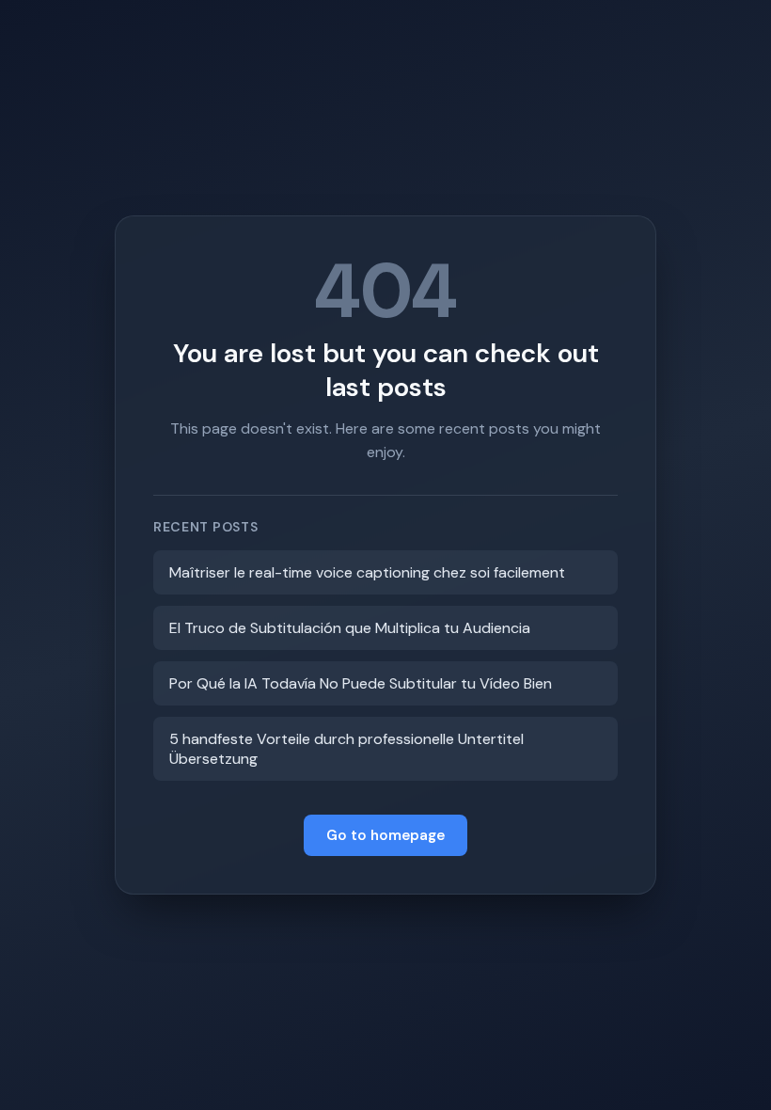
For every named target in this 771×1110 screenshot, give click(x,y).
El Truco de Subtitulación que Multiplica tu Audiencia (349, 628)
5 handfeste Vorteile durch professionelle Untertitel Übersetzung (346, 749)
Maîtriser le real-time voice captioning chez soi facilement (367, 572)
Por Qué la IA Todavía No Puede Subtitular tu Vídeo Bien (360, 683)
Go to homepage (385, 835)
